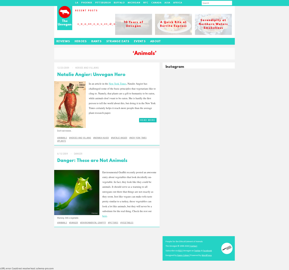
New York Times (117, 83)
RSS (180, 250)
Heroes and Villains (87, 67)
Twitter (197, 250)
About (155, 41)
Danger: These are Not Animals (92, 160)
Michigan (134, 3)
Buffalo (119, 3)
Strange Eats (117, 41)
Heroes (81, 41)
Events (140, 41)
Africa (177, 3)
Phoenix (86, 3)
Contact (193, 246)
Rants (96, 41)
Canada (156, 3)
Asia (167, 3)
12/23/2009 (63, 67)
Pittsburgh (103, 3)
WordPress (207, 255)
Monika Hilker (102, 138)
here (104, 216)
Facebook (207, 250)
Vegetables (127, 222)
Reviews (63, 41)
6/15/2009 (62, 153)
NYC (145, 3)
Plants (62, 141)
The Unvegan (65, 22)
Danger (78, 153)
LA (76, 3)
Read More (147, 120)
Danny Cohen (183, 255)
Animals (63, 138)
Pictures (113, 222)
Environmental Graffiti (93, 222)
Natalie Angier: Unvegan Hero (91, 75)
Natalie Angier (119, 138)
